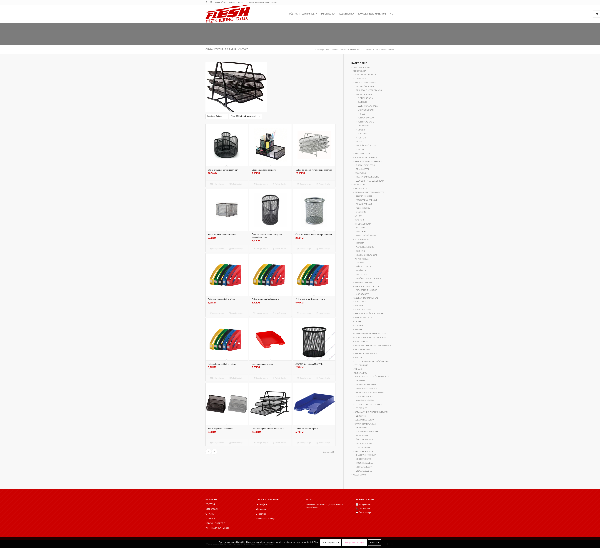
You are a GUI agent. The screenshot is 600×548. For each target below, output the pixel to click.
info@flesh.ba (365, 504)
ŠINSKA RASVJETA (364, 439)
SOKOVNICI (363, 134)
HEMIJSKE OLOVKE (363, 318)
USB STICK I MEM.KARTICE (367, 286)
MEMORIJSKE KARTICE (366, 290)
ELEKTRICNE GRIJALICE (366, 75)
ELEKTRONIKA (359, 71)
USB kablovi (361, 212)
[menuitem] (220, 2)
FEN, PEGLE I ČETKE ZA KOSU (369, 90)
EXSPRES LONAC (366, 110)
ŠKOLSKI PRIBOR (362, 349)
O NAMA (250, 2)
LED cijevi (360, 380)
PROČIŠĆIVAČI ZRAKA (366, 146)
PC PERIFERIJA (361, 259)
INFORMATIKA (359, 185)
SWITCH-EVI (361, 231)
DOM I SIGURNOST (361, 67)
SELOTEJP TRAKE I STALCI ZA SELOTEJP (373, 345)
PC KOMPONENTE (363, 239)
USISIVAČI (360, 150)
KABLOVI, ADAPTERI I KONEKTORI (370, 192)
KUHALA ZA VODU (366, 118)
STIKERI (358, 357)
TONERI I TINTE (361, 365)
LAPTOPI (358, 216)
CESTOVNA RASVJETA (366, 455)
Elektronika (261, 514)
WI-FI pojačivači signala (366, 235)
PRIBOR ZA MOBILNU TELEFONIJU (370, 161)
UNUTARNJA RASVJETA (365, 424)
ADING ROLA (360, 302)
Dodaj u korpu (218, 184)
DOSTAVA (210, 518)
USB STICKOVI (362, 294)
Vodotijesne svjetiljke (365, 400)
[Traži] (391, 14)
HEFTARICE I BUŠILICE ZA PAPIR (369, 314)
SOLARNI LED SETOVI (364, 420)
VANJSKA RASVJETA (364, 451)
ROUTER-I (360, 227)
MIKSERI (361, 130)
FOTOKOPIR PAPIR (363, 310)
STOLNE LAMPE (363, 447)
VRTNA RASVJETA (364, 467)
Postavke (374, 542)
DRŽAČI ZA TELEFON (365, 165)
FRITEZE (361, 114)
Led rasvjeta (261, 504)
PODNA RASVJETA (364, 463)
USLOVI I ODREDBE (215, 523)
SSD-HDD (360, 251)
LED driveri (361, 416)
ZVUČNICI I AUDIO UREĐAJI (368, 279)
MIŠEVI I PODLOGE (364, 267)
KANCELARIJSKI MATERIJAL (365, 298)
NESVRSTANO (359, 475)
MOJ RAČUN (220, 2)
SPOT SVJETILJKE (364, 443)
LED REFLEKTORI (364, 459)
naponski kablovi (363, 208)
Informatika (261, 509)
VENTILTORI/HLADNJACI (367, 255)
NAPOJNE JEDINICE (365, 247)
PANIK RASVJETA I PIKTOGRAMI (370, 392)
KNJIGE (358, 321)
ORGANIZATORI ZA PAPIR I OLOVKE (370, 333)
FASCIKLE (359, 306)
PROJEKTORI (360, 173)
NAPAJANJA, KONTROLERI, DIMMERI (371, 412)
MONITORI (359, 220)
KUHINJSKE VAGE (366, 122)
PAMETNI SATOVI (362, 154)
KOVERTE (359, 325)
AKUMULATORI (361, 188)
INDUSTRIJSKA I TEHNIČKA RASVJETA (372, 377)
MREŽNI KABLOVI (364, 204)
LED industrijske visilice (366, 384)
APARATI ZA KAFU (365, 98)
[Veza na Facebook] (206, 2)
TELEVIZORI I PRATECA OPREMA (369, 181)
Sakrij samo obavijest (355, 542)
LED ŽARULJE (361, 408)
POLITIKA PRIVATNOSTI (217, 528)
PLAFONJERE (362, 435)
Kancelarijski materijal (265, 518)
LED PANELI (361, 427)
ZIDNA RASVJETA (364, 471)
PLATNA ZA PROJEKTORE (367, 177)
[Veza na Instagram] (211, 2)
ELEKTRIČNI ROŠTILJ (365, 86)
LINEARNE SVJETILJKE (366, 388)
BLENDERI (362, 102)
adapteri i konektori (364, 196)
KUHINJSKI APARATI (365, 94)
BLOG (240, 2)
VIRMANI (358, 369)
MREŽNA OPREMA (363, 224)
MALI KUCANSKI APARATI (366, 83)
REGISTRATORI (361, 341)
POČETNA (210, 504)
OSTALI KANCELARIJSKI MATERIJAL (371, 337)
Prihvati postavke (331, 542)
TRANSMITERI (362, 169)
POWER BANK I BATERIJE (366, 158)
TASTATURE (361, 275)
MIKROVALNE (364, 126)
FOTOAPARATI (361, 79)
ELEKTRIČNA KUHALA (368, 106)
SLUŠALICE (361, 271)
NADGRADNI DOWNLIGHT (367, 431)
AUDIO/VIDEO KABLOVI (366, 200)
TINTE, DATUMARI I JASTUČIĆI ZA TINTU (372, 361)
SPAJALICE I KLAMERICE (366, 353)
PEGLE (359, 142)
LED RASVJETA (360, 373)
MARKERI (359, 329)
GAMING (360, 263)
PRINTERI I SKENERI (364, 282)
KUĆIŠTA (360, 243)
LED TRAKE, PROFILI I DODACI (368, 404)
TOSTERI (362, 138)
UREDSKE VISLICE (364, 396)
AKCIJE (232, 2)
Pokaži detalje (236, 184)
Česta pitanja (365, 512)
